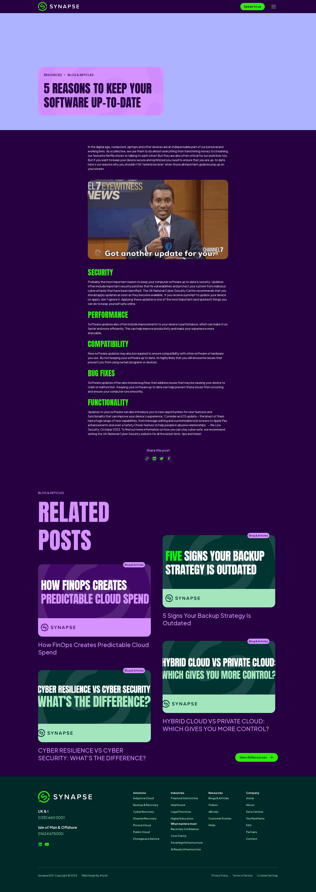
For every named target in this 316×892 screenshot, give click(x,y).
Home (250, 798)
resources (53, 75)
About (250, 805)
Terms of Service (243, 875)
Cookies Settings (267, 875)
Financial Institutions (184, 798)
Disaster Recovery (145, 818)
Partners (251, 832)
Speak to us (252, 6)
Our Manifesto (255, 818)
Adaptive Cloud (143, 798)
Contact (251, 838)
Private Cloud (142, 825)
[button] (273, 6)
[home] (65, 6)
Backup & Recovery (145, 805)
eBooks (213, 811)
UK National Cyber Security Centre (172, 290)
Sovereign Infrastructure (187, 842)
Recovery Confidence (185, 829)
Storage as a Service (146, 838)
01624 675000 (50, 833)
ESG (249, 825)
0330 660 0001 (51, 817)
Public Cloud (141, 832)
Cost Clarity (179, 835)
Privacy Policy (220, 875)
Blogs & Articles (218, 798)
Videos (213, 805)
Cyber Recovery (143, 811)
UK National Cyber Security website (127, 434)
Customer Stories (219, 818)
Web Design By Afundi (95, 875)
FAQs (211, 825)
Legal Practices (181, 811)
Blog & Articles (81, 75)
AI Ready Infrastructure (186, 849)
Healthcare (178, 805)
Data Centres (254, 811)
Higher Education (182, 818)
